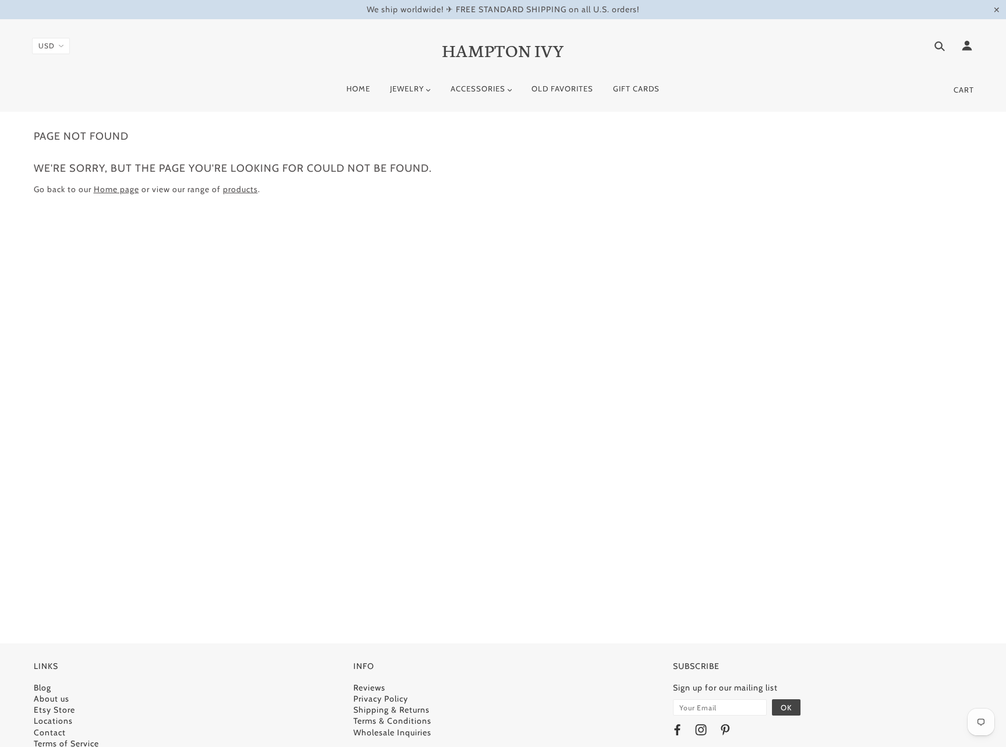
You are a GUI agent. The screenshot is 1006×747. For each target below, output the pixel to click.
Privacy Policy (380, 698)
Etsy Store (54, 709)
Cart (964, 89)
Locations (53, 721)
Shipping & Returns (391, 709)
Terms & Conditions (392, 721)
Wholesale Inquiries (392, 732)
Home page (116, 189)
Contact (50, 732)
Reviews (369, 687)
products (240, 189)
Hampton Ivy (503, 49)
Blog (42, 687)
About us (51, 698)
